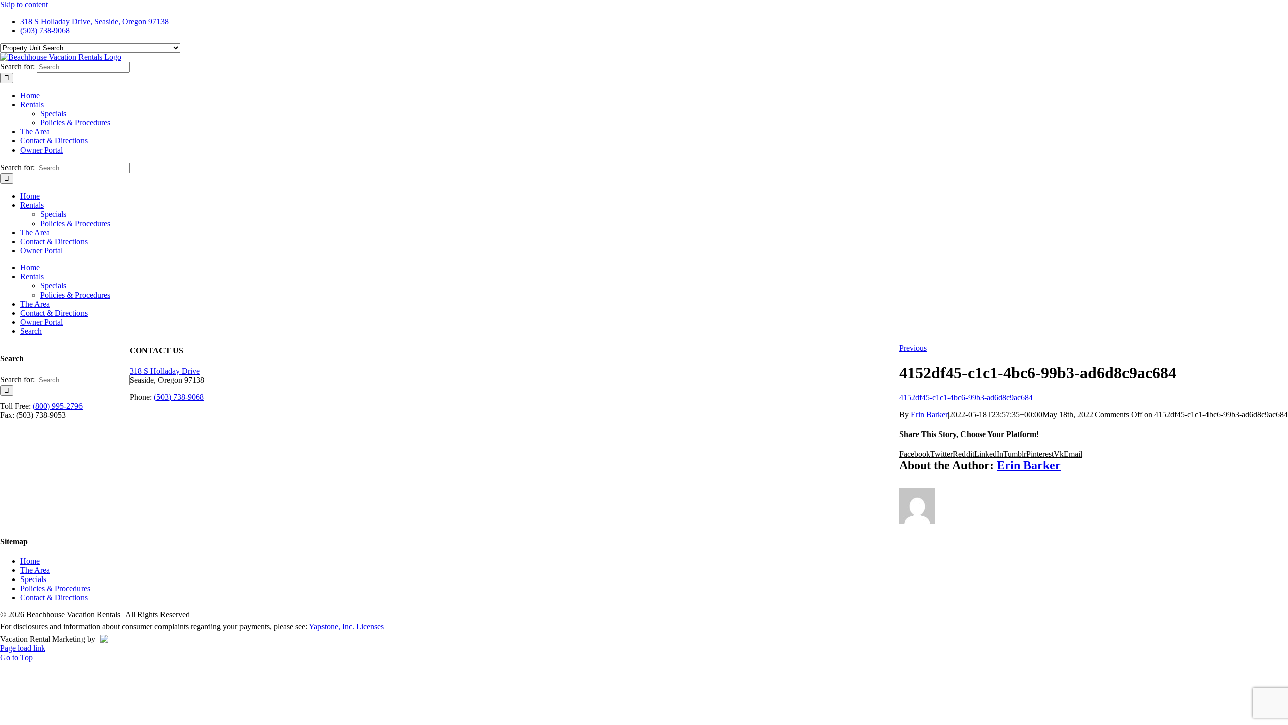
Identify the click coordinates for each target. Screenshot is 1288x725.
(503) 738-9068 (179, 397)
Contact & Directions (54, 597)
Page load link (22, 648)
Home (30, 561)
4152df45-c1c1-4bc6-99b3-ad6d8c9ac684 (966, 397)
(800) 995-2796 (58, 406)
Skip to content (24, 4)
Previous (913, 348)
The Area (35, 570)
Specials (33, 579)
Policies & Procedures (55, 588)
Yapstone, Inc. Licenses (346, 626)
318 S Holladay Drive (165, 371)
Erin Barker (929, 414)
